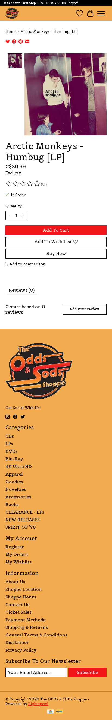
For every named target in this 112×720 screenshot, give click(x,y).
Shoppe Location (23, 589)
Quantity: (13, 206)
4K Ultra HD (18, 466)
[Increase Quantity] (22, 215)
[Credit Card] (50, 712)
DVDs (11, 451)
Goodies (14, 481)
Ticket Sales (18, 612)
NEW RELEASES (22, 519)
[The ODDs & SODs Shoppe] (12, 13)
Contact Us (17, 604)
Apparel (14, 474)
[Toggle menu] (101, 13)
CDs (9, 436)
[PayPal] (59, 712)
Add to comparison (27, 264)
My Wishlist (18, 562)
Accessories (18, 496)
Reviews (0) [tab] (22, 290)
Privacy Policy (20, 650)
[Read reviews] (23, 184)
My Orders (17, 554)
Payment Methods (25, 619)
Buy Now (56, 253)
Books (12, 504)
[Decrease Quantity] (10, 215)
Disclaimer (17, 642)
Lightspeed (38, 704)
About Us (15, 581)
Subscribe (87, 672)
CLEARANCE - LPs (24, 512)
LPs (9, 443)
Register (14, 546)
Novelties (15, 489)
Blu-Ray (14, 458)
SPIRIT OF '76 (20, 527)
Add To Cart (56, 230)
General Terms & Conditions (36, 635)
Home (10, 31)
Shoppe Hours (20, 597)
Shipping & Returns (26, 627)
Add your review (84, 309)
